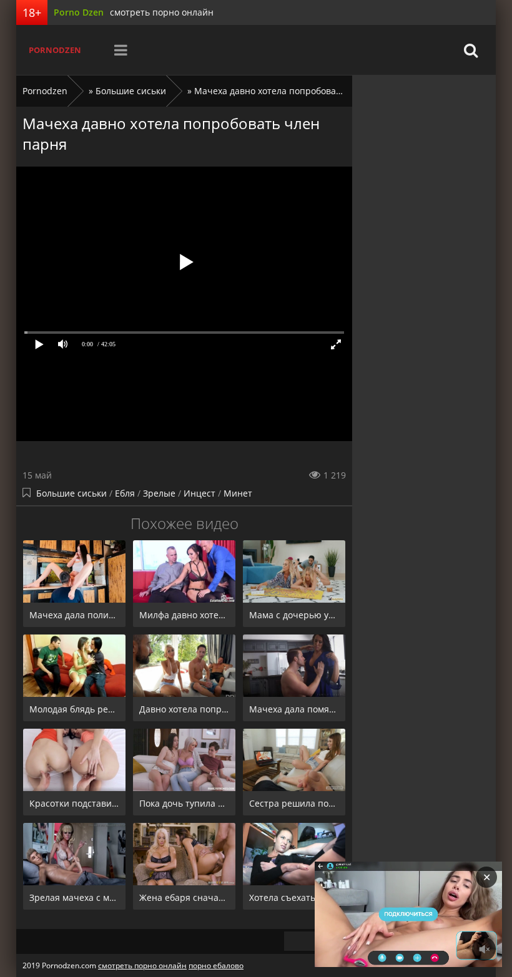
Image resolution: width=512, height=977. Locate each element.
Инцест (199, 493)
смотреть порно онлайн (162, 12)
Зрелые (159, 493)
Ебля (125, 493)
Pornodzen (55, 50)
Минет (238, 493)
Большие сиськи (71, 493)
